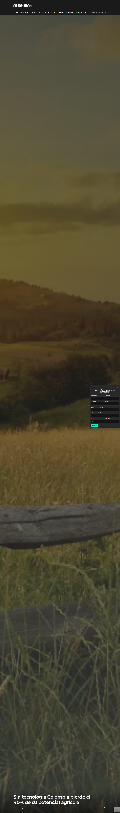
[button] (117, 388)
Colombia (59, 12)
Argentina (37, 12)
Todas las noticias (22, 12)
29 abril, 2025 (31, 808)
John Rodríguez (20, 808)
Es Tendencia (47, 808)
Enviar (94, 425)
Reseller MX (82, 12)
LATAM (70, 12)
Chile (48, 12)
